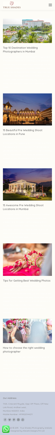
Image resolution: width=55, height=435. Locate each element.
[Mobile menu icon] (50, 5)
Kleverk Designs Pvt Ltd (33, 431)
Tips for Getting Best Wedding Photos (26, 280)
